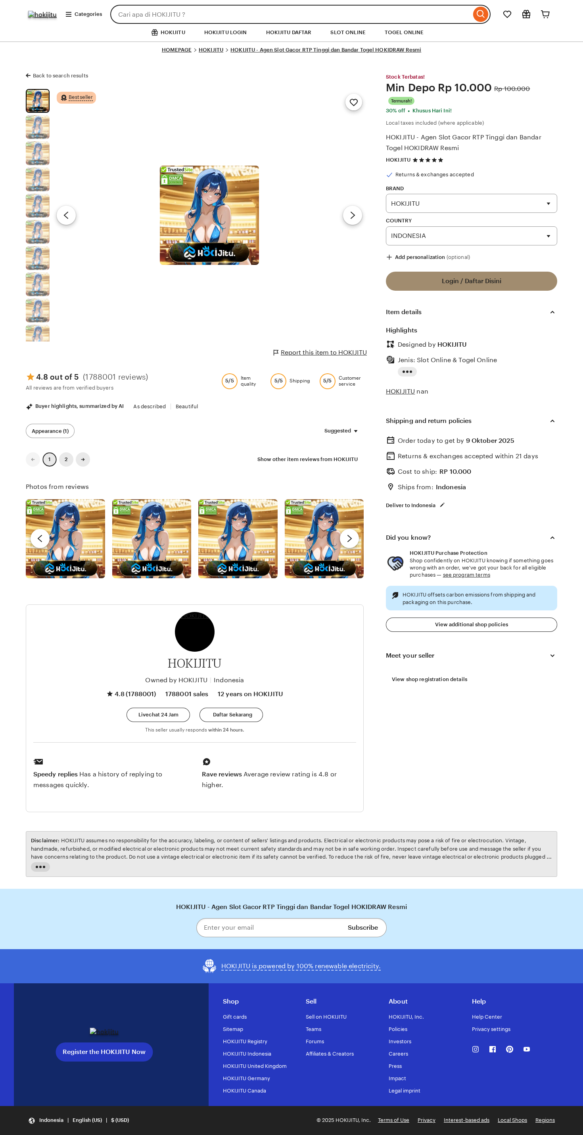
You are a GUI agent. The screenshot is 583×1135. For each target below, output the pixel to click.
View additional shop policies (471, 624)
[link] (33, 459)
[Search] (481, 14)
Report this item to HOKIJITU (324, 352)
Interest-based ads (466, 1120)
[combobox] (290, 14)
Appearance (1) (50, 431)
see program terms (466, 575)
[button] (158, 715)
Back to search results (60, 76)
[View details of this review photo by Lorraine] (324, 539)
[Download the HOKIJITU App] (104, 1031)
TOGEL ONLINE (404, 32)
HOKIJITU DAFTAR (289, 32)
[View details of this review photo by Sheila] (65, 539)
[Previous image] (66, 215)
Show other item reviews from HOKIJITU (307, 459)
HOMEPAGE (177, 50)
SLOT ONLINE (347, 32)
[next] (349, 538)
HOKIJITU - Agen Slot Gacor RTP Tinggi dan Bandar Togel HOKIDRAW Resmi (325, 50)
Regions (545, 1120)
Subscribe (363, 927)
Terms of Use (393, 1120)
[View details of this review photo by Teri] (238, 539)
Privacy (426, 1120)
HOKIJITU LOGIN (225, 32)
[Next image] (352, 215)
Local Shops (512, 1120)
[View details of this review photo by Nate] (152, 539)
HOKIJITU (211, 50)
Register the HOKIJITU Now (104, 1052)
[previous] (40, 538)
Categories (88, 14)
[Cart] (545, 14)
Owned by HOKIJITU (176, 680)
